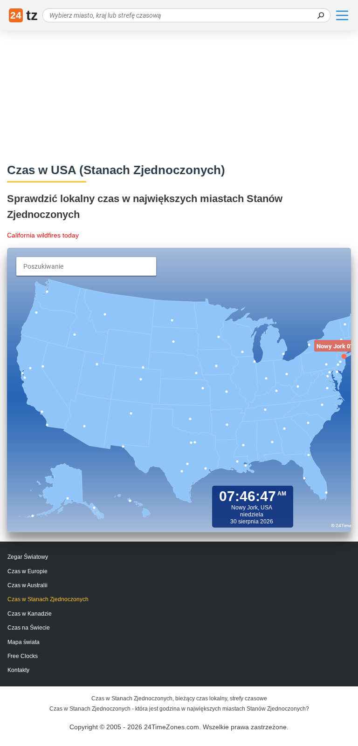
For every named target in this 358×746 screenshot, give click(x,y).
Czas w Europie (27, 571)
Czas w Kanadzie (29, 613)
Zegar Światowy (27, 557)
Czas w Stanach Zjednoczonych (48, 599)
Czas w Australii (27, 585)
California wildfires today (43, 235)
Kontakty (18, 670)
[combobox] (86, 266)
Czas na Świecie (28, 627)
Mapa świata (23, 642)
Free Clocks (22, 656)
